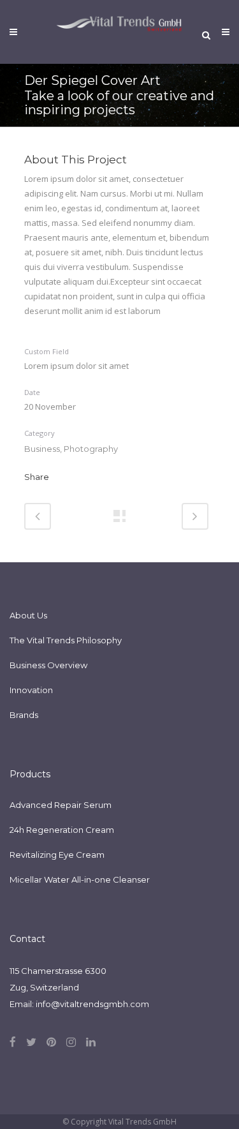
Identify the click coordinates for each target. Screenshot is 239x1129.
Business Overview (48, 665)
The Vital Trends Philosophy (66, 640)
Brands (24, 715)
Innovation (31, 690)
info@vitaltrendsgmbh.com (92, 1004)
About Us (28, 615)
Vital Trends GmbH (142, 1121)
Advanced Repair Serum (61, 805)
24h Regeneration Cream (62, 830)
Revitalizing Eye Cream (57, 854)
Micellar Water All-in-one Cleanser (80, 879)
